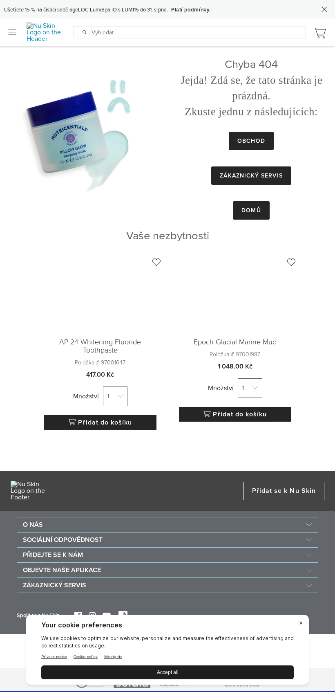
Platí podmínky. (191, 10)
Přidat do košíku (105, 422)
